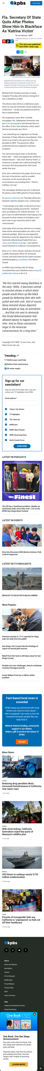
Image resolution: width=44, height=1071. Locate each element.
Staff (6, 991)
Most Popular (9, 604)
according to (23, 259)
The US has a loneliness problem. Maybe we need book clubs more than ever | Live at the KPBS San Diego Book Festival (21, 508)
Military (4, 872)
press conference (13, 198)
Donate (22, 741)
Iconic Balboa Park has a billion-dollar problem (18, 676)
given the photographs (11, 123)
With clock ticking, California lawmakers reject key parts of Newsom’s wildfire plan (17, 832)
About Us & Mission (10, 964)
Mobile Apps (8, 980)
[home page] (18, 3)
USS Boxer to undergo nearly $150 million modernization (20, 875)
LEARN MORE (18, 1064)
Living (4, 914)
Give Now (36, 3)
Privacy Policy (8, 988)
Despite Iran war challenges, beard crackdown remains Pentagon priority (22, 666)
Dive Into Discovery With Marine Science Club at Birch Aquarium (21, 553)
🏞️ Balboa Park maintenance (16, 364)
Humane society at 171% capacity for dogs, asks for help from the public (20, 637)
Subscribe (22, 446)
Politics (4, 781)
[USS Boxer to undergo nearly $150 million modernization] (22, 858)
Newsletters (8, 968)
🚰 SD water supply (12, 368)
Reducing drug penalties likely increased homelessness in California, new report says (22, 786)
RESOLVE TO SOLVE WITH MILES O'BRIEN (19, 595)
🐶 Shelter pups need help (15, 360)
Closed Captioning (10, 1009)
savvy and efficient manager (15, 243)
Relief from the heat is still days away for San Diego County (21, 657)
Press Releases (9, 984)
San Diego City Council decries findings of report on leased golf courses (20, 647)
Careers (6, 972)
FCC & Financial (9, 976)
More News (8, 752)
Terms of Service (9, 995)
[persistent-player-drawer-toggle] (41, 1068)
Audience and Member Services (14, 1005)
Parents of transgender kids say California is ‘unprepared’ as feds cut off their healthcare (21, 920)
